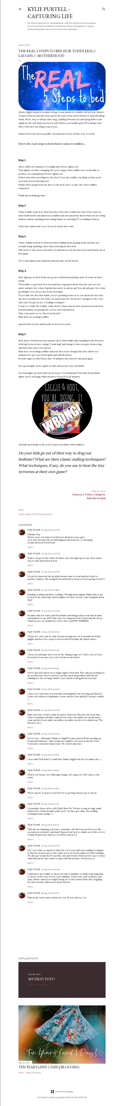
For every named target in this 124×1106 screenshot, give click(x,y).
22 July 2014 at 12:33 (50, 632)
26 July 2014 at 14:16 (50, 804)
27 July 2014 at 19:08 (50, 869)
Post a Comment (33, 1072)
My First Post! (41, 979)
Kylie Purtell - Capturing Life (50, 12)
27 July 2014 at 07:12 (50, 846)
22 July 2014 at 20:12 (50, 689)
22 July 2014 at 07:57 (50, 572)
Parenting (36, 514)
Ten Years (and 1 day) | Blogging (49, 1067)
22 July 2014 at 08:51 (50, 590)
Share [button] (20, 510)
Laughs (28, 514)
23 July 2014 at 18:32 (50, 770)
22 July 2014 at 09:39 (50, 611)
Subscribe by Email (96, 498)
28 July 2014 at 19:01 (50, 893)
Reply (30, 547)
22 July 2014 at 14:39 (50, 650)
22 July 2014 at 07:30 (50, 553)
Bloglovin (100, 494)
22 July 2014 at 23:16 (50, 755)
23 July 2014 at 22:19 (50, 788)
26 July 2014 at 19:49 (50, 825)
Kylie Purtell (34, 530)
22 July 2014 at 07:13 (50, 530)
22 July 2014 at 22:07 (50, 734)
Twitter (89, 494)
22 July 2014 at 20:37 (50, 710)
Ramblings (47, 514)
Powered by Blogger (64, 1091)
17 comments (41, 984)
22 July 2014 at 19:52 (50, 668)
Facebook (77, 494)
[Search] (104, 8)
